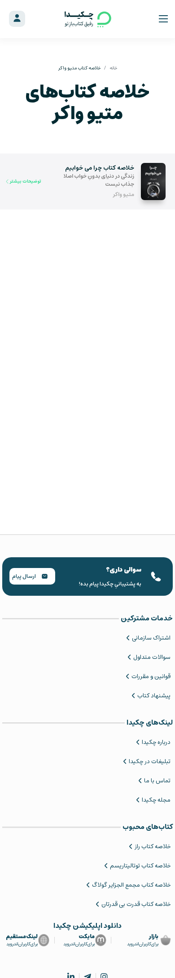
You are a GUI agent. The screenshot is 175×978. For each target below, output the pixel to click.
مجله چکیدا (156, 800)
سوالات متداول (152, 657)
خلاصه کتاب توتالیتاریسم (140, 866)
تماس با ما (157, 781)
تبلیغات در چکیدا (150, 761)
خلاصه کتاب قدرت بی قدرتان (136, 904)
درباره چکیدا (156, 742)
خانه (113, 68)
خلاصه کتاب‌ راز (153, 846)
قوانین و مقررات (151, 676)
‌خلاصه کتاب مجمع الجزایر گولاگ (131, 885)
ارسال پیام (24, 576)
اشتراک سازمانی (151, 638)
